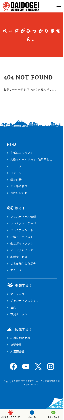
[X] (38, 367)
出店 (13, 307)
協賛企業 (16, 344)
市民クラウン (18, 314)
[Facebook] (13, 367)
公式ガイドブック (21, 243)
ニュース (16, 166)
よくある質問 (18, 186)
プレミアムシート (21, 230)
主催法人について (21, 153)
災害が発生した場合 (23, 263)
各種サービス (18, 257)
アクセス (16, 270)
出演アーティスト (21, 237)
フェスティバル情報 (23, 216)
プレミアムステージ (23, 223)
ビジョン (16, 173)
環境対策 (16, 179)
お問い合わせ (18, 193)
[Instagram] (50, 367)
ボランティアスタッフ (24, 300)
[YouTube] (25, 367)
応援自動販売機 (20, 338)
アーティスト (18, 294)
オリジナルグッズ (21, 250)
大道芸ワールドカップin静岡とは (31, 159)
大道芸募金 (17, 351)
